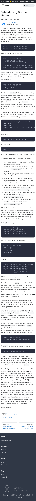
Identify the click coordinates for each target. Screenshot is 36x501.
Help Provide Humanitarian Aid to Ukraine (23, 1)
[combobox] (29, 5)
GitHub (3, 465)
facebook (8, 414)
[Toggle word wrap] (29, 58)
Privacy (3, 474)
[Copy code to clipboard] (32, 46)
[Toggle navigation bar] (2, 5)
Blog (2, 462)
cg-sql (15, 414)
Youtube (4, 450)
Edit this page (7, 417)
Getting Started (6, 440)
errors (21, 414)
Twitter (3, 452)
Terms (3, 477)
